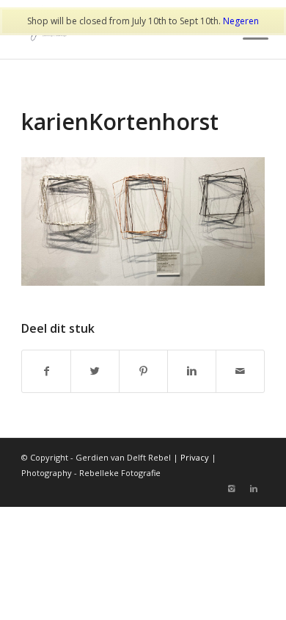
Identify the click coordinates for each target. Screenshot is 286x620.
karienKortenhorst (120, 122)
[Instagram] (232, 488)
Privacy (194, 457)
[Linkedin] (254, 488)
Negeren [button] (241, 21)
